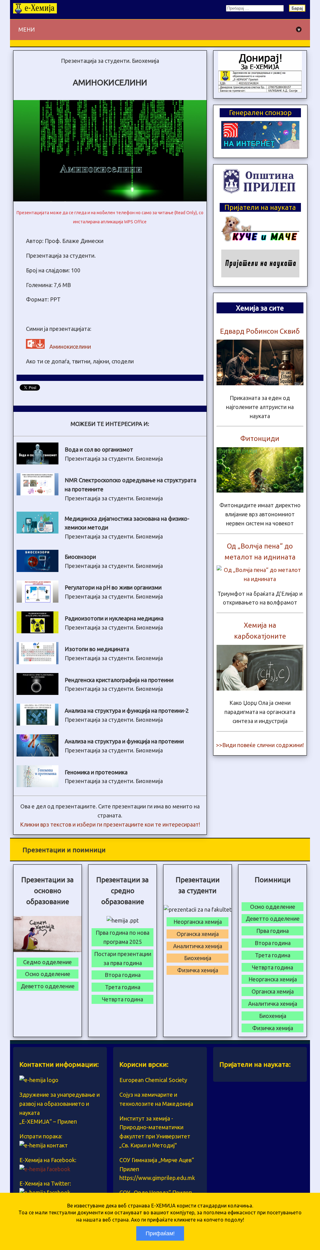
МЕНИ (159, 29)
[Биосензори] (37, 570)
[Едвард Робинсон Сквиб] (260, 383)
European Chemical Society (153, 1080)
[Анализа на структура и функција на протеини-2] (37, 723)
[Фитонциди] (260, 490)
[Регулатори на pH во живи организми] (37, 600)
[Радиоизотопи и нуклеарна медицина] (37, 631)
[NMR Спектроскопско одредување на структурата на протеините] (37, 493)
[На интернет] (260, 147)
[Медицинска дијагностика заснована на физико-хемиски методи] (37, 531)
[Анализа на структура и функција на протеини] (37, 754)
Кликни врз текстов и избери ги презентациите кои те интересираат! (110, 824)
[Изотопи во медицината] (37, 662)
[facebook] (44, 1169)
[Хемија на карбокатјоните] (260, 688)
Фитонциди (259, 438)
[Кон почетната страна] (35, 11)
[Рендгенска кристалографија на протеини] (37, 693)
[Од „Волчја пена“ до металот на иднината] (260, 579)
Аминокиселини (70, 346)
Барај (297, 8)
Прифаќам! (160, 1233)
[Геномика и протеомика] (37, 785)
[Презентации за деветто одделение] (260, 90)
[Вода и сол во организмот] (37, 462)
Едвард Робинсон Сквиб (260, 331)
